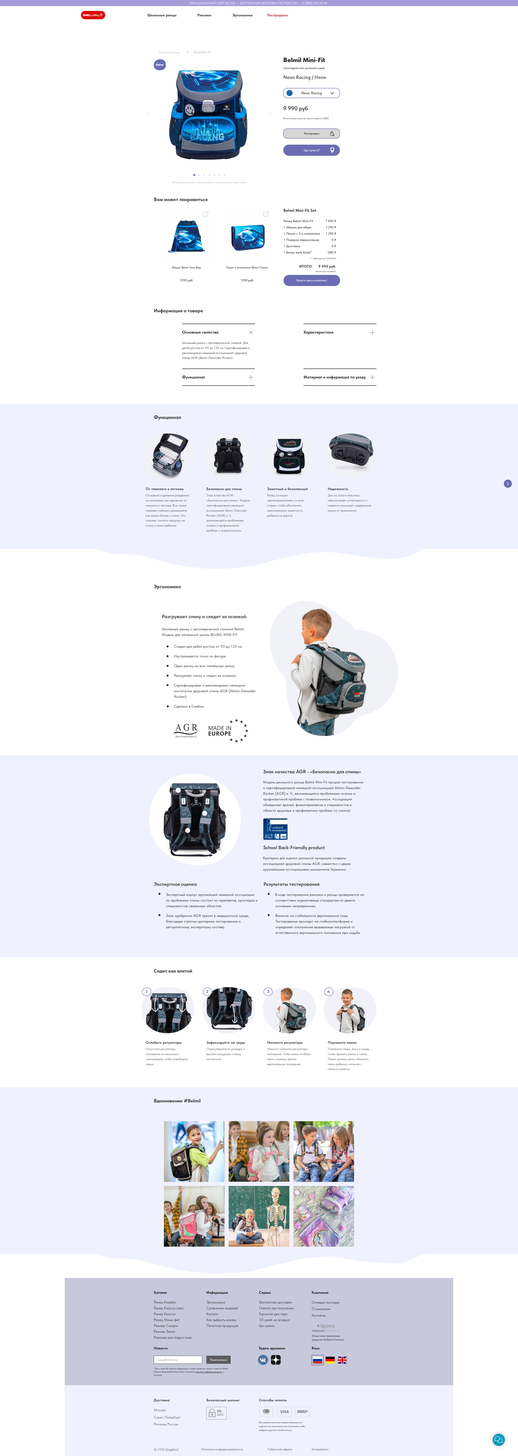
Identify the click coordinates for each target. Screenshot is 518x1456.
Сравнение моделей (222, 1308)
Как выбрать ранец (221, 1320)
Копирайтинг (320, 1449)
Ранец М (160, 1320)
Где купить (266, 1326)
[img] (276, 1360)
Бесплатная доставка (275, 1302)
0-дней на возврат (275, 1320)
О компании (321, 1309)
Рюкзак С (161, 1326)
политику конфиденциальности (209, 1371)
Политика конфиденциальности (222, 1449)
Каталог (212, 1314)
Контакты (319, 1315)
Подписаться (218, 1359)
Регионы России (166, 1424)
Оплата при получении (276, 1308)
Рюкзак (160, 1331)
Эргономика (215, 1302)
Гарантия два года (273, 1314)
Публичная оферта (279, 1449)
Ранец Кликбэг (165, 1302)
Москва (160, 1410)
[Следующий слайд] (508, 484)
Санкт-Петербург (167, 1417)
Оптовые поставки (325, 1302)
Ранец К (160, 1308)
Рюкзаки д (162, 1337)
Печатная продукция (222, 1326)
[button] (204, 15)
